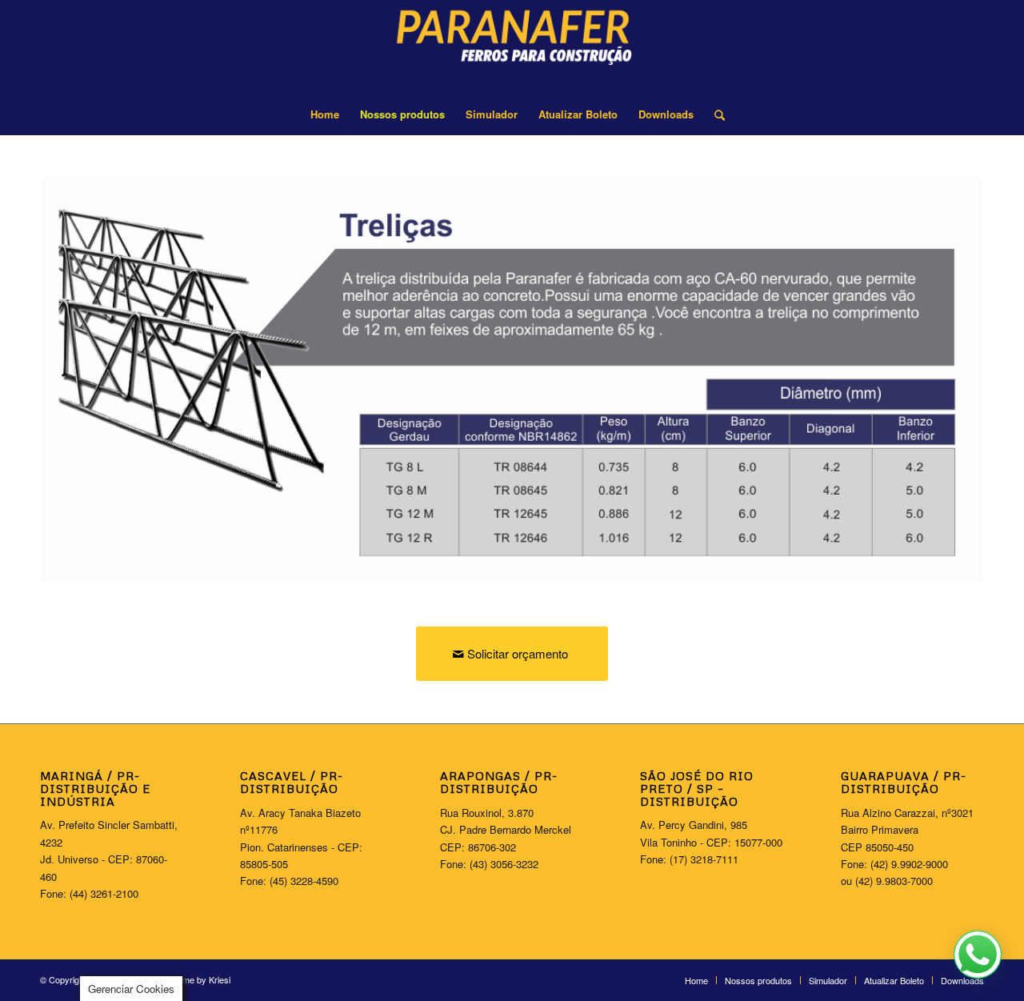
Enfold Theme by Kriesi (185, 979)
